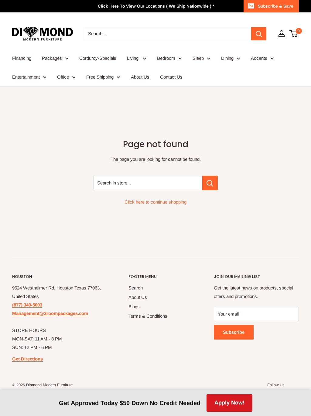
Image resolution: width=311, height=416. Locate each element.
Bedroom (166, 58)
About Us (140, 76)
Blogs (134, 306)
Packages (52, 58)
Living (133, 58)
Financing (21, 58)
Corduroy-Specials (97, 58)
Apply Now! (229, 403)
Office (63, 76)
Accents (259, 58)
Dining (227, 58)
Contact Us (171, 76)
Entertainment (26, 76)
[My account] (282, 33)
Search (135, 287)
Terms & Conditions (147, 316)
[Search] (258, 33)
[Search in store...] (210, 183)
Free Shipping (100, 76)
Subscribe (233, 332)
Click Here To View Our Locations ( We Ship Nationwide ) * (156, 6)
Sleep (198, 58)
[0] (294, 33)
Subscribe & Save (275, 6)
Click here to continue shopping (155, 202)
